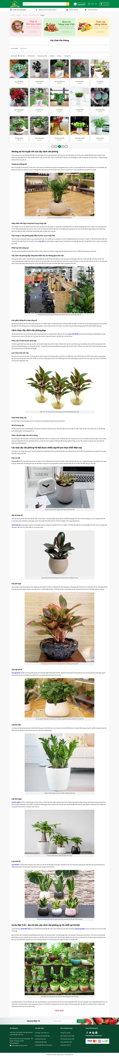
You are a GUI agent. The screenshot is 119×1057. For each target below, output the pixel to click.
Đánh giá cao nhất (42, 56)
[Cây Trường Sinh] (39, 125)
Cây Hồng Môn (80, 81)
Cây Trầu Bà (59, 110)
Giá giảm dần (67, 56)
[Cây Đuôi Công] (39, 97)
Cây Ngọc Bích (80, 110)
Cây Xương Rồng (100, 110)
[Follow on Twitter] (90, 1033)
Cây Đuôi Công (39, 110)
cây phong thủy (80, 929)
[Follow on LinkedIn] (96, 1033)
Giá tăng (59, 56)
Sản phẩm (18, 15)
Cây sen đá (14, 461)
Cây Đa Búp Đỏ (39, 81)
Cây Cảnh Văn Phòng (34, 15)
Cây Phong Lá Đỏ (59, 138)
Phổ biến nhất (31, 56)
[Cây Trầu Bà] (59, 97)
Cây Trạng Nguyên (19, 110)
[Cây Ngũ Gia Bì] (19, 125)
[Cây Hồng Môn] (79, 68)
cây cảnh (41, 241)
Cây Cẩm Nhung (19, 81)
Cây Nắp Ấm (100, 81)
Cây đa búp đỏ (15, 525)
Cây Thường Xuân (80, 138)
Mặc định (22, 56)
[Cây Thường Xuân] (79, 125)
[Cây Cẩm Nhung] (19, 68)
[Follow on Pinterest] (93, 1033)
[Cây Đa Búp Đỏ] (39, 68)
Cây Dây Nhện (100, 138)
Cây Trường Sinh (39, 138)
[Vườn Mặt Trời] (15, 3)
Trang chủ (12, 15)
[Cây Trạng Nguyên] (19, 97)
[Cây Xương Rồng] (100, 97)
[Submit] (67, 4)
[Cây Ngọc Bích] (79, 97)
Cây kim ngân (15, 802)
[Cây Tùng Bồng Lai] (59, 68)
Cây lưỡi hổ (15, 865)
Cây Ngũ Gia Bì (19, 138)
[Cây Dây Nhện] (100, 125)
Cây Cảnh (25, 15)
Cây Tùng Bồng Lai (59, 81)
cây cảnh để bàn (74, 334)
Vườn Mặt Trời (25, 929)
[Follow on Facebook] (87, 1033)
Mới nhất (51, 56)
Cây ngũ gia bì (15, 673)
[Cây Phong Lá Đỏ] (59, 125)
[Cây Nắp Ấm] (100, 68)
